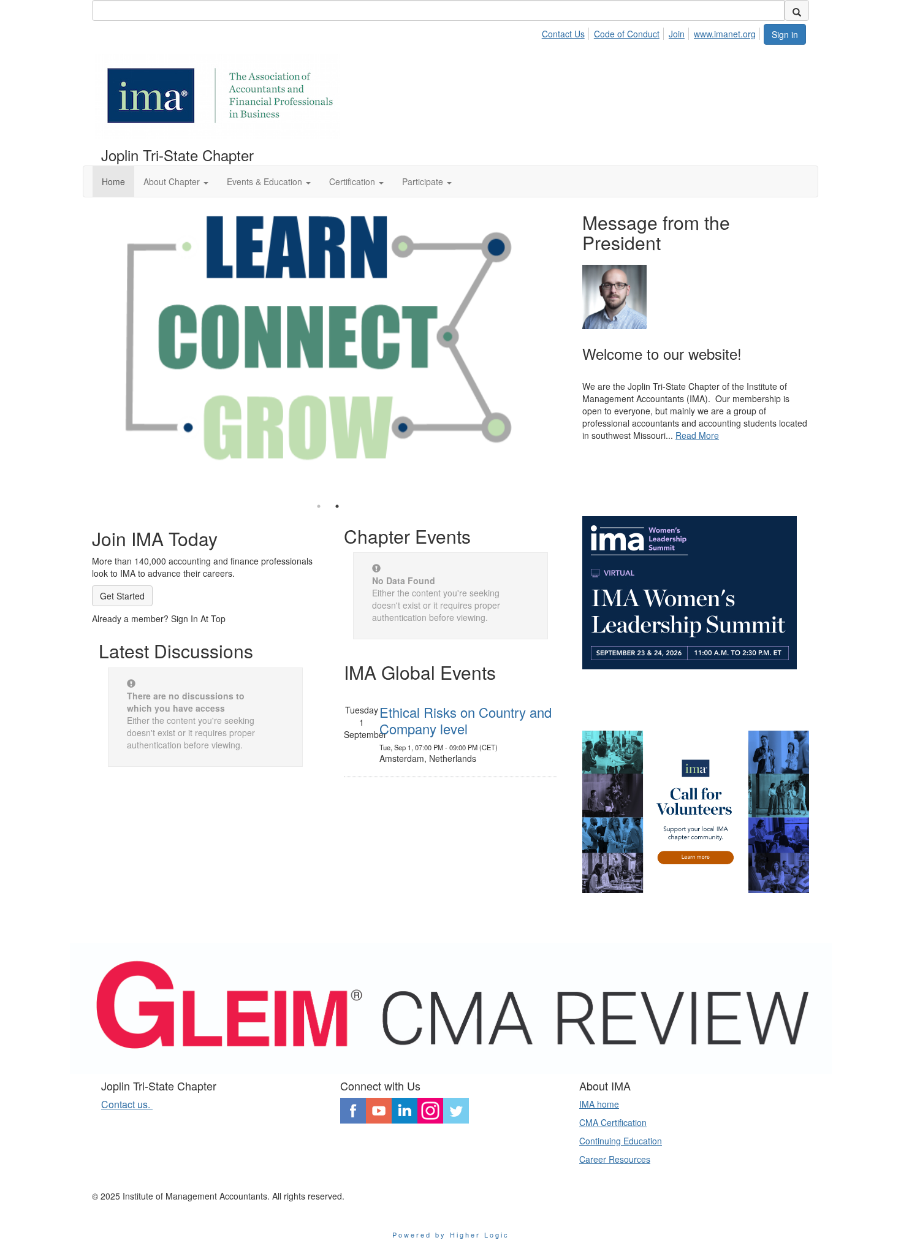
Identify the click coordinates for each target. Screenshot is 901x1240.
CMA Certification (613, 1122)
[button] (176, 181)
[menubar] (652, 32)
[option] (328, 339)
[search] (797, 10)
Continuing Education (620, 1141)
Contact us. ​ (127, 1104)
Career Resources (614, 1159)
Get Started (122, 596)
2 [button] (337, 506)
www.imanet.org (725, 34)
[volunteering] (695, 811)
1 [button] (319, 506)
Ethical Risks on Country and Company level (465, 719)
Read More (697, 435)
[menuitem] (567, 32)
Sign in (785, 34)
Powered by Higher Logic (450, 1234)
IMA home (599, 1104)
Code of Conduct (627, 34)
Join (677, 34)
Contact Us (563, 34)
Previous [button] (83, 349)
